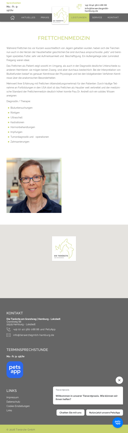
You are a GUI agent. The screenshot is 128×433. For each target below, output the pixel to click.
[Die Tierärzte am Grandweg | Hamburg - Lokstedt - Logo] (12, 17)
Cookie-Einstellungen (18, 406)
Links (9, 410)
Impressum (12, 397)
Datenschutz (13, 401)
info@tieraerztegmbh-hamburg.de (97, 9)
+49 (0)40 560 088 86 (96, 5)
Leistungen (79, 17)
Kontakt (113, 17)
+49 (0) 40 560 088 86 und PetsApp (34, 329)
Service (97, 17)
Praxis (45, 17)
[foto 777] (34, 185)
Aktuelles (28, 17)
